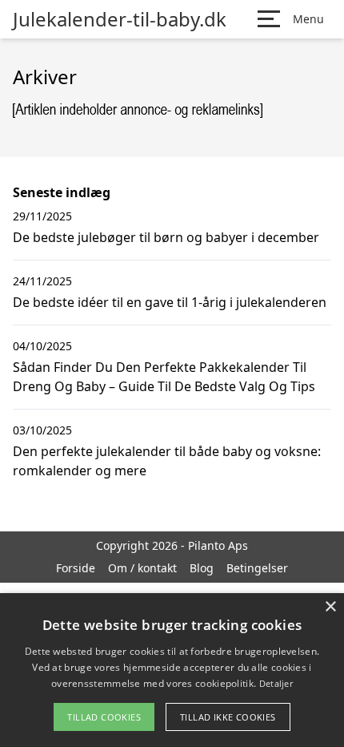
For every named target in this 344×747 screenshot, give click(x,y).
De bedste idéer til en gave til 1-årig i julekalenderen (169, 302)
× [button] (330, 607)
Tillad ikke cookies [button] (228, 717)
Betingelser (257, 567)
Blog (202, 567)
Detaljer (276, 683)
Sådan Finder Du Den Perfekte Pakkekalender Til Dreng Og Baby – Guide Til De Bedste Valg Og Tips (164, 376)
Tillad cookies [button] (104, 717)
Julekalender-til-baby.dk (119, 19)
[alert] (172, 670)
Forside (75, 567)
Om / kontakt (142, 567)
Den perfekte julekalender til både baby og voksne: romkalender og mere (167, 460)
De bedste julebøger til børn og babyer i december (166, 237)
